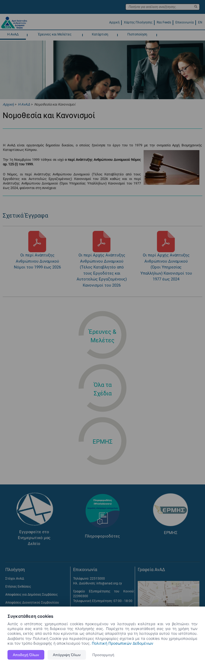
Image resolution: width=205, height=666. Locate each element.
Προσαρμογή (103, 655)
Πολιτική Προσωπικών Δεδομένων (122, 643)
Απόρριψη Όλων (67, 655)
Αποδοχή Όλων (26, 655)
